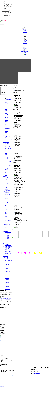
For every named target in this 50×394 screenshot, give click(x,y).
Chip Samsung (9, 158)
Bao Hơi (6, 173)
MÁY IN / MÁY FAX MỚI (6, 260)
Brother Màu (6, 114)
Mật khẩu (2, 90)
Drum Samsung (7, 143)
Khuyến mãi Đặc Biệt (7, 3)
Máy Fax (6, 275)
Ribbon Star (6, 198)
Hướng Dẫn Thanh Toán (7, 12)
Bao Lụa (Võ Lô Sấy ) (8, 177)
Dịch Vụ (3, 13)
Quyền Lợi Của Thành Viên (8, 10)
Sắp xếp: (13, 87)
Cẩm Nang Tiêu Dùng (7, 5)
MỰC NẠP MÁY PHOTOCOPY (7, 224)
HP (10, 99)
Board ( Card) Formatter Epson (8, 250)
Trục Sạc (6, 154)
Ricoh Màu (6, 120)
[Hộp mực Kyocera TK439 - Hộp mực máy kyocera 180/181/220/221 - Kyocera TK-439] (18, 162)
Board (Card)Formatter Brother (8, 254)
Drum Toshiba (9, 234)
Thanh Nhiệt (6, 180)
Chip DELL (8, 164)
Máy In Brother (7, 286)
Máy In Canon (7, 279)
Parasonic (6, 121)
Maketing (5, 8)
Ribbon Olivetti (7, 197)
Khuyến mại (4, 2)
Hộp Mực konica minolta (8, 220)
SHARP (6, 228)
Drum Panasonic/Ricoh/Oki (8, 148)
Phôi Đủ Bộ (6, 169)
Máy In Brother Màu (7, 271)
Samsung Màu (7, 106)
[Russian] (21, 18)
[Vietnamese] (29, 18)
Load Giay (6, 183)
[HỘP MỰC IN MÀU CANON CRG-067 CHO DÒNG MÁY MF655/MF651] (6, 297)
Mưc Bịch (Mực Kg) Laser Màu (8, 140)
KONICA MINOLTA (7, 128)
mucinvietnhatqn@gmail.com (36, 373)
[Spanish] (24, 18)
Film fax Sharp (7, 202)
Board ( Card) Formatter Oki (8, 251)
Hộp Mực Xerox (7, 215)
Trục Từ (6, 153)
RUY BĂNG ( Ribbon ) (6, 191)
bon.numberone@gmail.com (4, 25)
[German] (9, 18)
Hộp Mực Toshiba (7, 219)
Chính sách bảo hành (7, 15)
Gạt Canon (8, 237)
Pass (5, 172)
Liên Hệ (3, 16)
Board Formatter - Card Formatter (7, 246)
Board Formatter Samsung (8, 252)
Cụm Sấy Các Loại (5, 256)
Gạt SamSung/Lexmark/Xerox (8, 150)
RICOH (6, 225)
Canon (6, 102)
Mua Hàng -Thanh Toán (5, 11)
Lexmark (6, 109)
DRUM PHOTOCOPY (8, 232)
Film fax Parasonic (8, 201)
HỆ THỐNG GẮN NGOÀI (6, 257)
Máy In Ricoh (6, 272)
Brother (6, 113)
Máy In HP (10, 260)
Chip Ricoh (8, 168)
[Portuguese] (16, 18)
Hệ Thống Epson (7, 258)
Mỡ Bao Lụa (6, 187)
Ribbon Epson (7, 192)
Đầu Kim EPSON (7, 244)
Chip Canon (8, 157)
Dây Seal (6, 175)
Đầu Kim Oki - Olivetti (8, 245)
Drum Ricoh (8, 233)
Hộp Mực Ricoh (7, 217)
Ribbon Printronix (7, 194)
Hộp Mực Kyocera (7, 223)
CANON (6, 227)
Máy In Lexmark (7, 267)
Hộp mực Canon (7, 216)
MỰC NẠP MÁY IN (5, 135)
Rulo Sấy (6, 179)
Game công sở (6, 9)
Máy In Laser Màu (7, 289)
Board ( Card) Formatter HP (8, 247)
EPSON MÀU (7, 117)
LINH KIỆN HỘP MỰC (6, 142)
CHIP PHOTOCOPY (7, 238)
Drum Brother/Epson (7, 146)
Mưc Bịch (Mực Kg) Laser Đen (8, 137)
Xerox (6, 110)
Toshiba (6, 132)
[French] (5, 18)
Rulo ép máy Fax (7, 189)
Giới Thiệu (3, 1)
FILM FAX (4, 201)
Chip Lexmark (9, 161)
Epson (6, 205)
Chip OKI (8, 162)
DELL (6, 125)
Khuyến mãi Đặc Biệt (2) (9, 4)
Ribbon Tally (6, 195)
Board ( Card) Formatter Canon (8, 249)
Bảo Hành (3, 14)
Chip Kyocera (9, 165)
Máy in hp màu (7, 261)
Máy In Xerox (6, 268)
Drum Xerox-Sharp (9, 236)
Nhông (6, 184)
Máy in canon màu (7, 264)
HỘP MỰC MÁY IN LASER (6, 99)
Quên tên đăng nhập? (5, 96)
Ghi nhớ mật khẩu (3, 92)
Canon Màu (6, 103)
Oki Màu (6, 124)
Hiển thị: (13, 88)
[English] (2, 18)
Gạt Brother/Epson (7, 151)
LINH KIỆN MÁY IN (5, 176)
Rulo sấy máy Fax (7, 190)
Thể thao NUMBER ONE (7, 7)
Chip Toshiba (9, 242)
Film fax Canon (7, 206)
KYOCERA (6, 131)
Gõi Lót (6, 186)
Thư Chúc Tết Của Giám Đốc (8, 6)
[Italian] (12, 18)
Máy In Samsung (7, 282)
